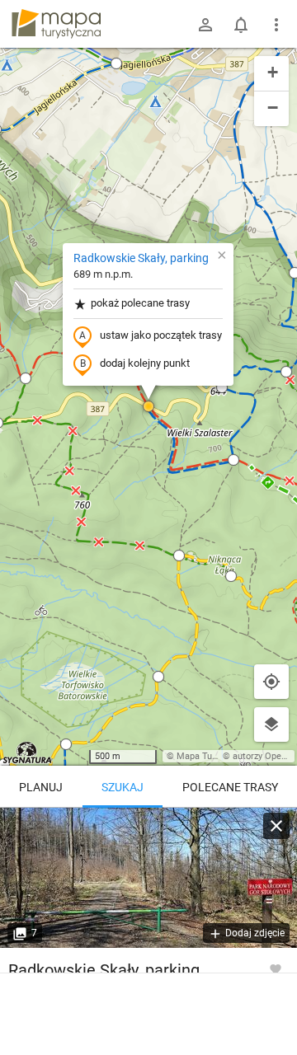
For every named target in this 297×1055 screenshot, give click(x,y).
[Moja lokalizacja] (271, 681)
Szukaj (122, 787)
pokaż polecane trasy (140, 303)
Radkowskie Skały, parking (141, 258)
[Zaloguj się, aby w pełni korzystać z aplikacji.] (275, 968)
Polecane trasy (230, 787)
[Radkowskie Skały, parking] (148, 878)
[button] (116, 63)
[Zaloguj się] (205, 25)
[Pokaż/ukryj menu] (276, 25)
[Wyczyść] (276, 826)
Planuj (41, 787)
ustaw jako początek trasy (161, 335)
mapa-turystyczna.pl (56, 24)
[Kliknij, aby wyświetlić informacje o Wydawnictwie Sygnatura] (27, 752)
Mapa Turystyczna (214, 756)
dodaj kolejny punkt (145, 363)
